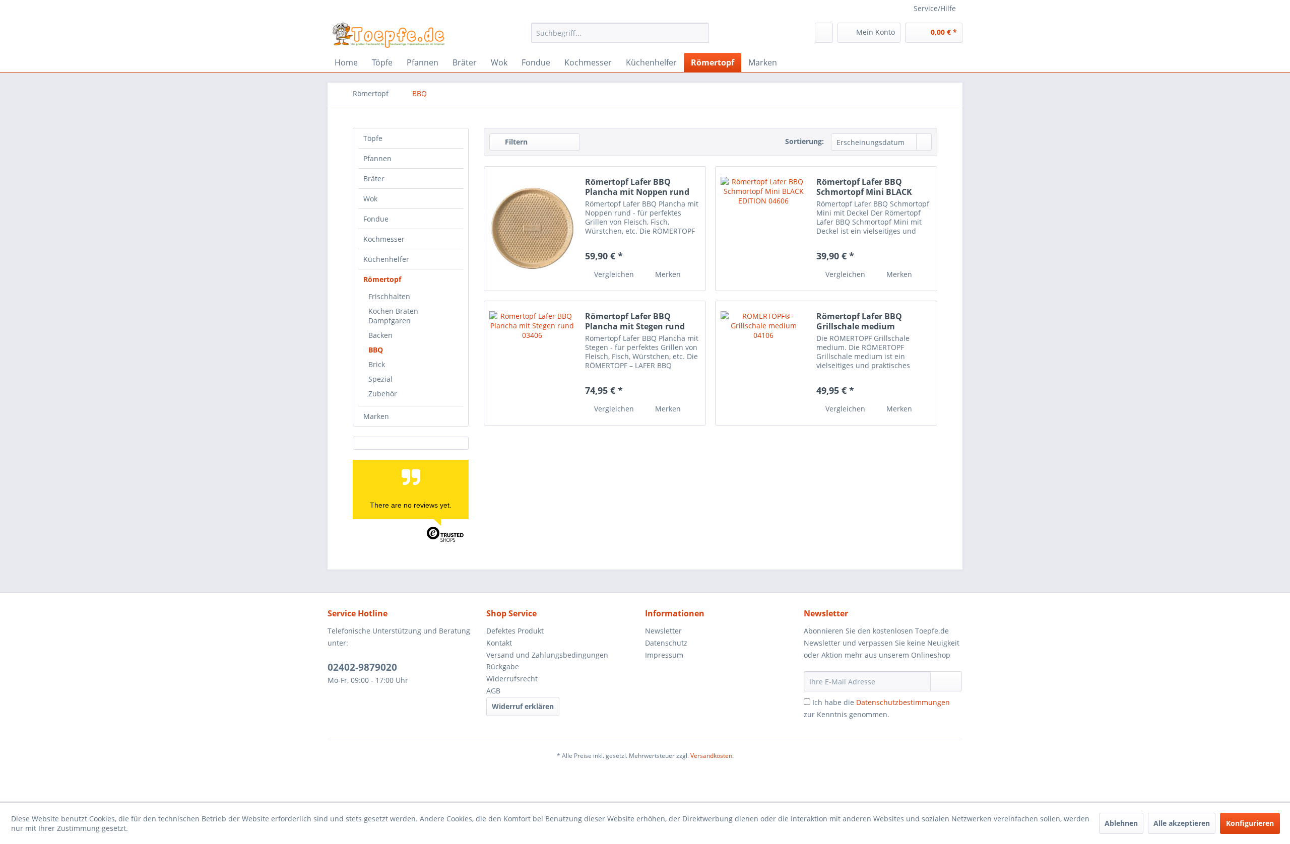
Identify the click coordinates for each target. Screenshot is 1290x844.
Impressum (664, 655)
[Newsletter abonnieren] (946, 681)
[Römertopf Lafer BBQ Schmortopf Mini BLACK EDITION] (763, 228)
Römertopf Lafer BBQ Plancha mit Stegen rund (635, 321)
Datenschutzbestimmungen (903, 702)
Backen (380, 335)
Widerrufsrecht (512, 678)
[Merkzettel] (824, 33)
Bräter (373, 178)
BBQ (375, 350)
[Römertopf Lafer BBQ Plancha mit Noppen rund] (532, 228)
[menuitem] (620, 33)
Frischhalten (389, 296)
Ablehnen (1121, 823)
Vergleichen (613, 274)
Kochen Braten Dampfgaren (393, 315)
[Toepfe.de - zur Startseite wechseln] (388, 35)
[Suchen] (699, 33)
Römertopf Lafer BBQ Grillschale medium (859, 321)
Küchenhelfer (386, 259)
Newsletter (663, 631)
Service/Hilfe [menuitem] (935, 8)
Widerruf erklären (523, 706)
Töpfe (372, 138)
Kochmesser (384, 239)
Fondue (376, 219)
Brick (376, 364)
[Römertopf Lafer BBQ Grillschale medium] (763, 363)
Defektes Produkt (515, 631)
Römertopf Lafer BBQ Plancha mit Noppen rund (637, 187)
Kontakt (499, 643)
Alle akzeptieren (1181, 823)
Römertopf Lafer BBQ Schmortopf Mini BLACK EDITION (864, 187)
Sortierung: (804, 141)
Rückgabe (502, 666)
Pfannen (377, 158)
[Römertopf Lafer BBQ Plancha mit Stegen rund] (532, 363)
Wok (370, 198)
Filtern (515, 142)
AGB (493, 690)
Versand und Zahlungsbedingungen (547, 655)
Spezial (380, 379)
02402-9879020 (362, 667)
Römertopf (382, 279)
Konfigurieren (1250, 823)
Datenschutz (666, 643)
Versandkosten (711, 755)
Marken (376, 416)
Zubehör (382, 393)
